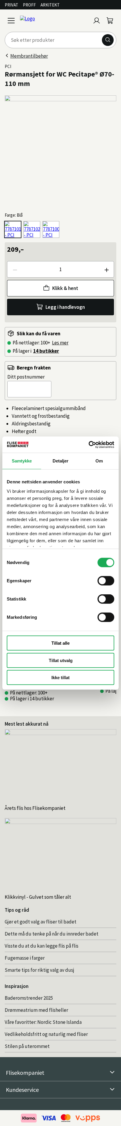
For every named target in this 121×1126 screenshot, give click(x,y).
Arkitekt (50, 5)
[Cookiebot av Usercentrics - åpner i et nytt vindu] (88, 444)
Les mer (60, 342)
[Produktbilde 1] (60, 151)
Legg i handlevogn (65, 307)
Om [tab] (99, 460)
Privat (11, 5)
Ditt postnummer (26, 377)
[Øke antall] (106, 269)
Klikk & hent (65, 288)
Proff (29, 5)
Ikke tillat (60, 677)
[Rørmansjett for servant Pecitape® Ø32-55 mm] (32, 229)
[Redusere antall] (14, 269)
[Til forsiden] (54, 21)
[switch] (106, 581)
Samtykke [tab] (22, 460)
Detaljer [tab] (61, 460)
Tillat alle (60, 643)
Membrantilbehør (29, 56)
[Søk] (108, 40)
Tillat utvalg (61, 660)
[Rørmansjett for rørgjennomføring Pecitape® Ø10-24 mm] (51, 229)
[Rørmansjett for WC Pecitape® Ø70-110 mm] (13, 229)
